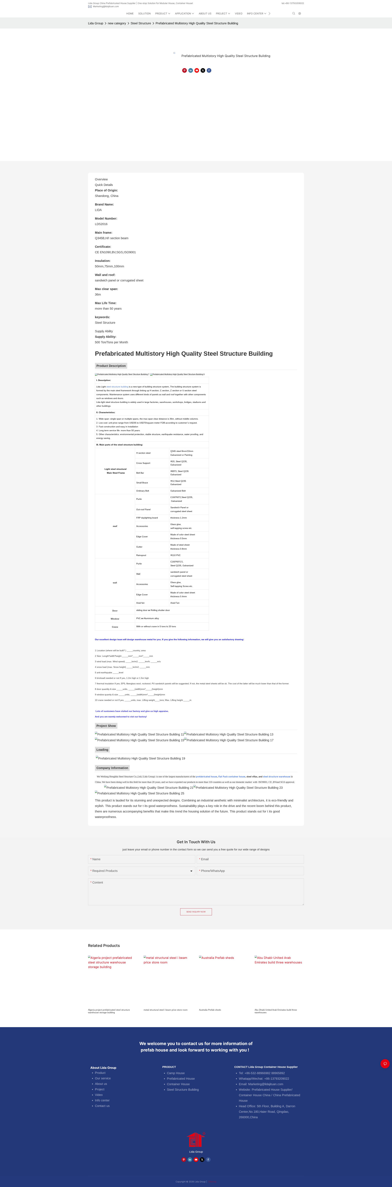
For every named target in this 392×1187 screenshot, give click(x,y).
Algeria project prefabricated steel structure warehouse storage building (109, 1011)
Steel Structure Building (183, 1089)
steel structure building (117, 386)
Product (100, 1072)
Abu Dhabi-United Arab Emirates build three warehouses (276, 1011)
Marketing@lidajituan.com (106, 6)
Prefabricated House (181, 1078)
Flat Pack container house (231, 777)
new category (117, 23)
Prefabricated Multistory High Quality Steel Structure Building (197, 23)
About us (101, 1083)
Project (99, 1089)
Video (99, 1095)
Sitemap (212, 1181)
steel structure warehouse (276, 777)
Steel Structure (141, 23)
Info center (102, 1100)
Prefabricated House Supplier (272, 1089)
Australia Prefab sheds (210, 1010)
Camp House (176, 1073)
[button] (269, 13)
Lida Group (95, 23)
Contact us (102, 1106)
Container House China (254, 1095)
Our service (103, 1078)
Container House (178, 1084)
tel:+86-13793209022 (293, 3)
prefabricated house (206, 777)
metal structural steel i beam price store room (166, 1010)
